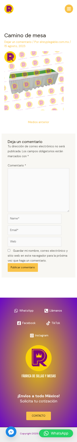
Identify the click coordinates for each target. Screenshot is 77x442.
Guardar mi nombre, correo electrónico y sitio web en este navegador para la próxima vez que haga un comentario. (38, 256)
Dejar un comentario (18, 42)
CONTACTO (38, 415)
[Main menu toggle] (69, 9)
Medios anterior (38, 122)
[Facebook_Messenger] (11, 431)
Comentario (17, 165)
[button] (56, 433)
